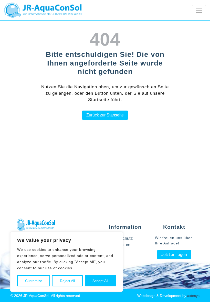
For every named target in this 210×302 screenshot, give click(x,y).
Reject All (67, 281)
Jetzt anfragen (174, 254)
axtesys (193, 296)
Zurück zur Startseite (105, 115)
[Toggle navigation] (199, 10)
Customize (33, 281)
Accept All (100, 281)
